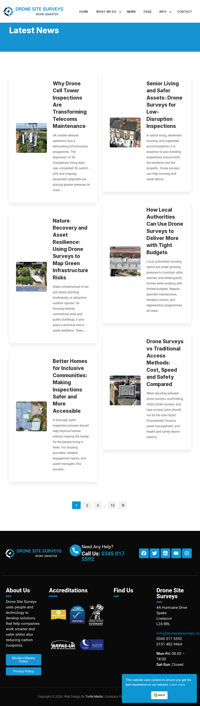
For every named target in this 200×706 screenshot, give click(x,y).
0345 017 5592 (103, 556)
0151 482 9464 (169, 644)
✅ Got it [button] (159, 695)
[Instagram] (187, 553)
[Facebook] (144, 553)
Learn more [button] (177, 684)
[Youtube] (176, 553)
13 (112, 505)
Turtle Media (94, 696)
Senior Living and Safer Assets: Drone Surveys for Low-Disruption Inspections (164, 104)
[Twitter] (155, 553)
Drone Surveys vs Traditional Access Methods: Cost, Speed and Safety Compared (165, 362)
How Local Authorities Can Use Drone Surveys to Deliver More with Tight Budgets (164, 231)
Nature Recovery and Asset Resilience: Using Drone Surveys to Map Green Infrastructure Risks (70, 249)
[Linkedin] (165, 553)
